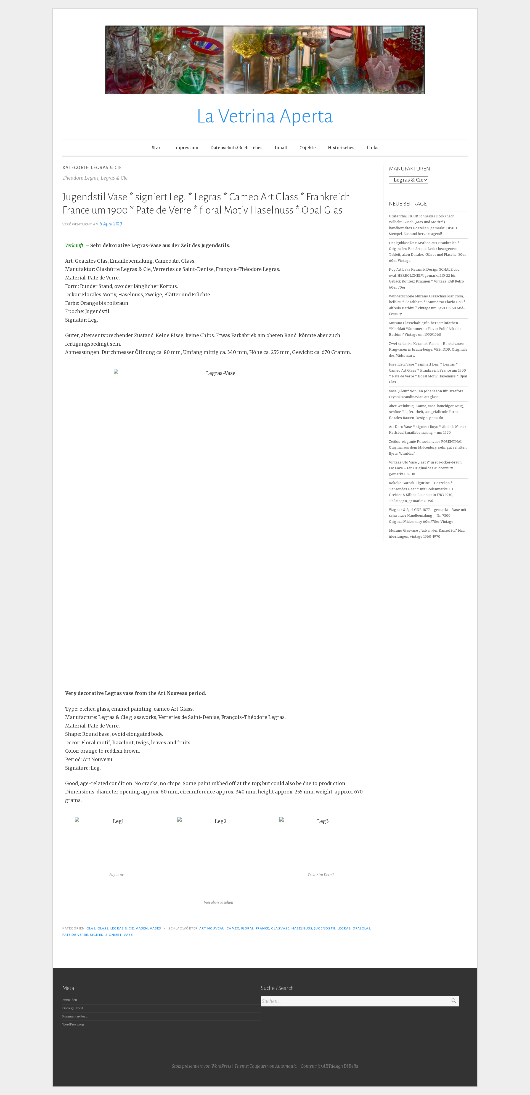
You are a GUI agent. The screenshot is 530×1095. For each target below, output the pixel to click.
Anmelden (69, 1000)
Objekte (308, 147)
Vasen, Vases (148, 928)
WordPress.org (73, 1024)
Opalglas (362, 928)
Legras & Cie (122, 928)
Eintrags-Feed (72, 1008)
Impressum (186, 147)
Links (372, 147)
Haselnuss (302, 928)
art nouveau (212, 928)
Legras (344, 928)
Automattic (285, 1066)
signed (96, 935)
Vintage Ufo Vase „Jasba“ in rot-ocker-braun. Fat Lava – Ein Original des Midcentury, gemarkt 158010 (425, 468)
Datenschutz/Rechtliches (236, 147)
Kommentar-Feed (75, 1016)
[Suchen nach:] (360, 1001)
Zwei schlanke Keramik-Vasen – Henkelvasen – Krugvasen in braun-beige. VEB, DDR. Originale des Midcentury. (428, 350)
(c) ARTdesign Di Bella (337, 1066)
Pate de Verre (75, 935)
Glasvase (280, 928)
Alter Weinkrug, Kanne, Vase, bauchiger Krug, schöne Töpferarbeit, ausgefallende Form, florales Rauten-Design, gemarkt (426, 412)
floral (247, 928)
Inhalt (281, 147)
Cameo (233, 928)
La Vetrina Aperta (265, 116)
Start (157, 147)
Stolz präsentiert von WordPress (201, 1066)
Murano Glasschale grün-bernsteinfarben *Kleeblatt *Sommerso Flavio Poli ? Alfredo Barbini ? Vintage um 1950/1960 (425, 329)
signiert (113, 935)
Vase (128, 935)
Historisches (341, 147)
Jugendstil (325, 928)
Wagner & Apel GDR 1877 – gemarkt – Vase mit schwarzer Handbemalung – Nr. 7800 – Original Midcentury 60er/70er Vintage (427, 516)
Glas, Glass (97, 928)
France (262, 928)
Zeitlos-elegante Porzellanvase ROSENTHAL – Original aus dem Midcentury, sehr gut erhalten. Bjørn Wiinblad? (428, 447)
